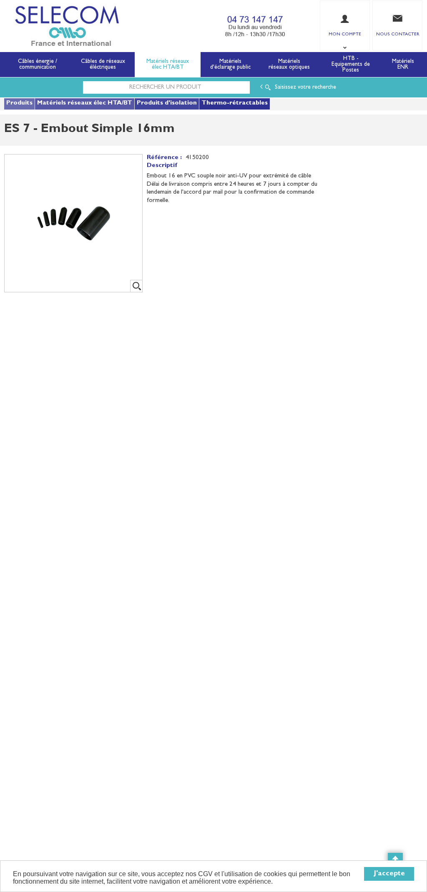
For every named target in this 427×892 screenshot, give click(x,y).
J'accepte (389, 873)
